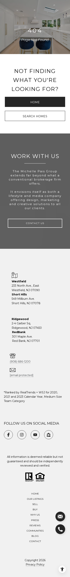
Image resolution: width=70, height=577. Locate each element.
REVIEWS (35, 525)
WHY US (35, 514)
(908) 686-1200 (20, 361)
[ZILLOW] (48, 434)
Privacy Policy (35, 564)
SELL (35, 504)
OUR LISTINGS (35, 498)
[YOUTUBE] (35, 434)
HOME (35, 493)
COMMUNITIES (35, 530)
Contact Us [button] (35, 223)
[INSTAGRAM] (21, 434)
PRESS (35, 520)
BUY (35, 509)
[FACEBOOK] (8, 434)
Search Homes (35, 116)
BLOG (35, 535)
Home (35, 102)
